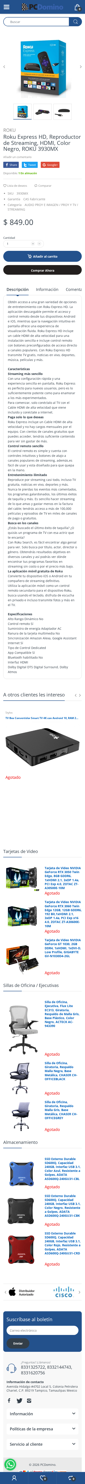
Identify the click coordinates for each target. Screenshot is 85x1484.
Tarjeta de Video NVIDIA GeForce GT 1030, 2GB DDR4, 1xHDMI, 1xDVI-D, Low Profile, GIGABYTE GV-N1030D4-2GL (63, 948)
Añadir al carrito (45, 256)
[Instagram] (29, 1400)
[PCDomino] (42, 6)
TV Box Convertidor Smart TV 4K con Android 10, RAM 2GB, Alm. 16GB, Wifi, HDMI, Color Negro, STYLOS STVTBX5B (42, 718)
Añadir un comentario (17, 157)
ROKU (9, 130)
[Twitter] (19, 1400)
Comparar (44, 186)
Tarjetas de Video (20, 851)
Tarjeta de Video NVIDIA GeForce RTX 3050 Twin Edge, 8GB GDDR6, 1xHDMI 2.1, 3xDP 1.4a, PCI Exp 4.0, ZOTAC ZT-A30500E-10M (63, 878)
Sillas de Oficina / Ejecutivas (31, 985)
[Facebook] (9, 1400)
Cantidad (9, 238)
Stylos (9, 712)
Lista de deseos (17, 186)
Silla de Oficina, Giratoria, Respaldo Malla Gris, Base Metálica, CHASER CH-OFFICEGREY (61, 1110)
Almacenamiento (20, 1142)
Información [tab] (47, 289)
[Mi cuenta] (14, 1478)
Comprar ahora (42, 270)
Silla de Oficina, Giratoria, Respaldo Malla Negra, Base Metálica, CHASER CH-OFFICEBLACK (61, 1071)
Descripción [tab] (18, 289)
